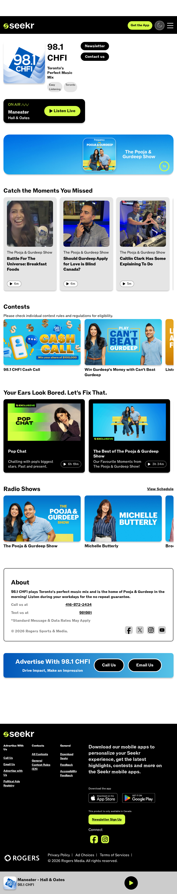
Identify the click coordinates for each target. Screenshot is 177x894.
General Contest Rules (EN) (41, 765)
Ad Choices (84, 855)
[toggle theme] (160, 25)
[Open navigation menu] (170, 25)
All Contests (40, 754)
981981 (85, 612)
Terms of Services (114, 855)
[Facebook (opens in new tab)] (129, 630)
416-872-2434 (78, 604)
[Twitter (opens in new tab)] (140, 630)
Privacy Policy (59, 855)
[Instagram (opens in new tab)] (151, 630)
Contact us (95, 56)
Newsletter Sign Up (107, 819)
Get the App (140, 25)
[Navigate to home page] (18, 25)
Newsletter (95, 46)
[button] (123, 526)
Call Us (109, 665)
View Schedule (160, 489)
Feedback (66, 765)
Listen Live (64, 111)
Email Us (144, 665)
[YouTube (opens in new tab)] (162, 630)
